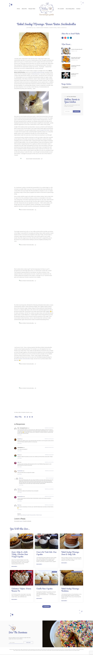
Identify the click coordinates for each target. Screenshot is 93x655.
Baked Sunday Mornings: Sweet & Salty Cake (70, 553)
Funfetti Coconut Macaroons (74, 74)
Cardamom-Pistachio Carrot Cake (75, 66)
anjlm (18, 462)
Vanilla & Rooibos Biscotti (76, 49)
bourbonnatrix (19, 470)
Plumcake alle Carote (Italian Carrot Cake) (75, 58)
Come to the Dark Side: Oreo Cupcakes (46, 553)
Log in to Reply (19, 443)
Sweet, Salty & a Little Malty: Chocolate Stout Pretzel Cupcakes (20, 554)
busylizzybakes (20, 496)
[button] (25, 417)
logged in (21, 521)
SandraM (19, 438)
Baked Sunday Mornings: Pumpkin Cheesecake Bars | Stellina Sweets (29, 514)
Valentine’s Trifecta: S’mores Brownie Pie (21, 589)
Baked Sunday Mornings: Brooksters (70, 589)
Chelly (18, 489)
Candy (18, 454)
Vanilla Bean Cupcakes (44, 588)
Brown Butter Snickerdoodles (23, 358)
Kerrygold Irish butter (44, 130)
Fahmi (20, 478)
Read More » (14, 566)
